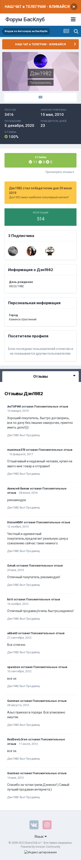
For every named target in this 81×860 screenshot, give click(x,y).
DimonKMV (15, 522)
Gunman (13, 701)
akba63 (12, 633)
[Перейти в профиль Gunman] (13, 251)
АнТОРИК (14, 406)
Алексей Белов (18, 488)
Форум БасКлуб (25, 19)
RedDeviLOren (17, 739)
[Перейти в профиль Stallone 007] (31, 251)
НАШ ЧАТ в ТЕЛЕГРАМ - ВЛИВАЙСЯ (37, 6)
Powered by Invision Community (40, 846)
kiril (10, 599)
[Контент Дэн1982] (40, 97)
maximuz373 (16, 449)
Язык (39, 836)
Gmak (11, 565)
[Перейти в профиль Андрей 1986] (50, 251)
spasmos (13, 667)
